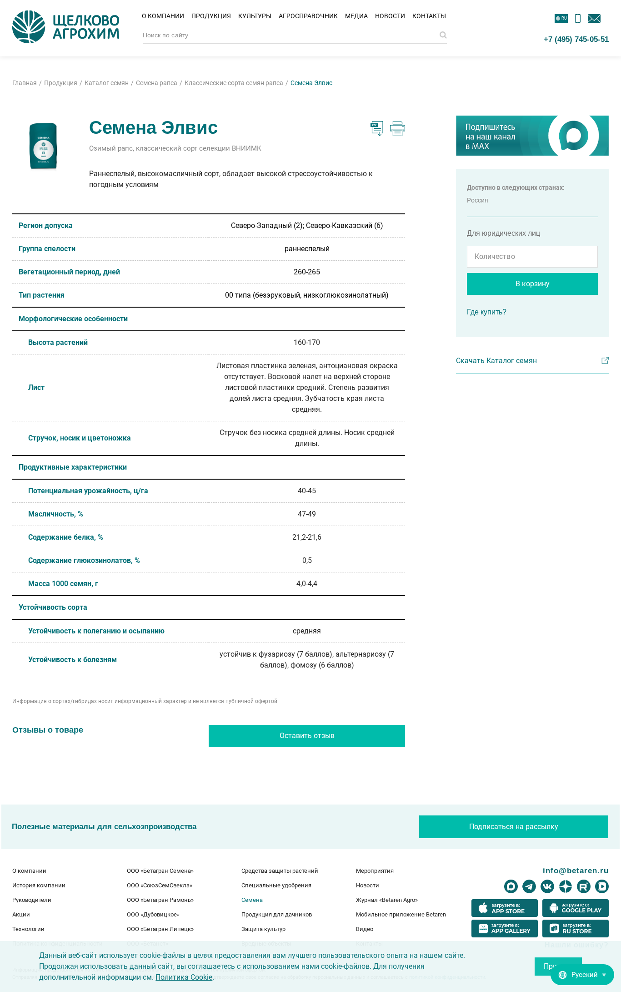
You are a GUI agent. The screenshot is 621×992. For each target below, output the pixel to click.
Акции (21, 914)
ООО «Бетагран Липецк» (160, 929)
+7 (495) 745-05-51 (576, 39)
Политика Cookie (183, 977)
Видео (364, 929)
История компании (38, 885)
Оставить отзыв (307, 735)
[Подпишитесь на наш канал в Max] (532, 136)
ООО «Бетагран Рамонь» (160, 899)
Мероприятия (375, 870)
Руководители (31, 899)
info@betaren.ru (576, 870)
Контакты (429, 16)
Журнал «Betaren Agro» (387, 899)
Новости (390, 16)
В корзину (533, 283)
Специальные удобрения (276, 885)
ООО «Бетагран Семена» (160, 870)
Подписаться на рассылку (513, 826)
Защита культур (263, 929)
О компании (163, 16)
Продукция (211, 16)
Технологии (28, 929)
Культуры (254, 16)
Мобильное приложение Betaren (401, 914)
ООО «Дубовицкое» (153, 914)
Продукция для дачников (276, 914)
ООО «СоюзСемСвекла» (159, 885)
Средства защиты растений (279, 870)
